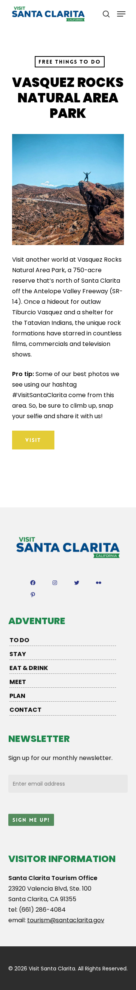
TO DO (19, 640)
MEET (17, 682)
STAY (17, 654)
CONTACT (25, 709)
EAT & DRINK (28, 668)
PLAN (17, 695)
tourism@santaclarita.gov (65, 920)
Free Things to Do (70, 61)
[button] (121, 14)
